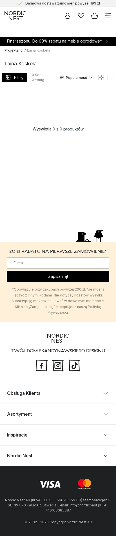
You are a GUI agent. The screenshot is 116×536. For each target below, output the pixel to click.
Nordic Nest (19, 456)
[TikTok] (74, 364)
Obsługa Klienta (24, 393)
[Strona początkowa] (15, 15)
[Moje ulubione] (81, 16)
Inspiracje (17, 435)
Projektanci (14, 50)
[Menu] (108, 16)
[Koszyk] (94, 16)
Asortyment (19, 414)
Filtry (19, 77)
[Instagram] (58, 364)
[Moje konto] (67, 16)
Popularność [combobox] (76, 78)
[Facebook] (42, 364)
